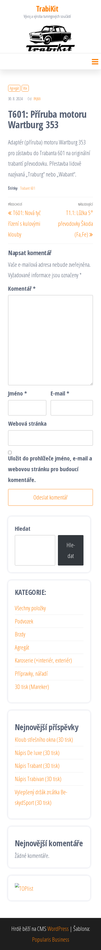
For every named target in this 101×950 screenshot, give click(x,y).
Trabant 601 (27, 188)
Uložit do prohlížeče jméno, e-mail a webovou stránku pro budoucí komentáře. (50, 468)
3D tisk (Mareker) (32, 686)
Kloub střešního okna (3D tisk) (44, 739)
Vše (25, 88)
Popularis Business (50, 939)
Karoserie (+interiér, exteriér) (43, 660)
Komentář (22, 288)
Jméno (17, 393)
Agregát (14, 88)
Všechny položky (30, 608)
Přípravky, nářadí (31, 673)
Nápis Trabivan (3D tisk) (38, 779)
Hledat (22, 528)
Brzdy (20, 634)
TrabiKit (47, 9)
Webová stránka (27, 423)
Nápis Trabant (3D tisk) (37, 765)
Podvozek (24, 621)
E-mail (60, 393)
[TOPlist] (24, 887)
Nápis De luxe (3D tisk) (37, 752)
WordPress (58, 928)
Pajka (37, 98)
